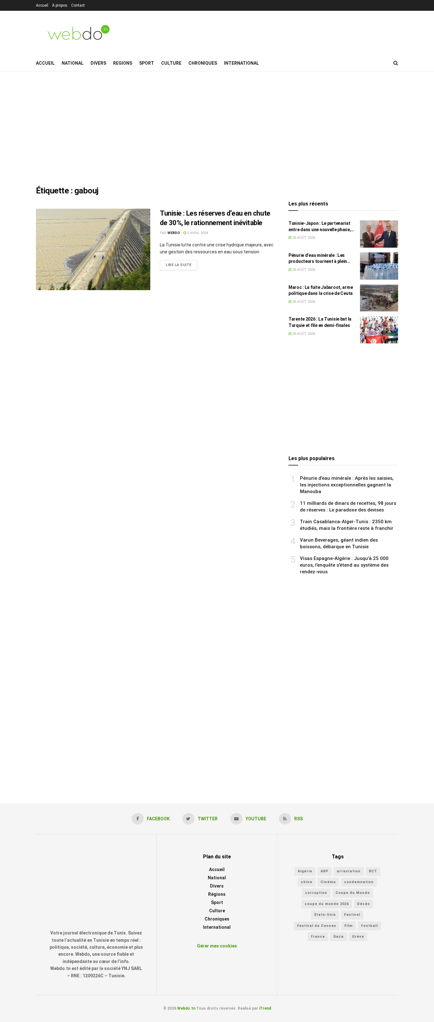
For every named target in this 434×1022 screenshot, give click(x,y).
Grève (358, 936)
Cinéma (328, 882)
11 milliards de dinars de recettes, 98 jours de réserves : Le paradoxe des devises (348, 506)
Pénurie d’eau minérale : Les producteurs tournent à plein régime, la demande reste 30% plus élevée (318, 259)
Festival (352, 915)
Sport (146, 63)
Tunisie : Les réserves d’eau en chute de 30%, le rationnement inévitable (215, 218)
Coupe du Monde (353, 893)
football (369, 926)
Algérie (305, 871)
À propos (59, 5)
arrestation (349, 871)
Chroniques (202, 63)
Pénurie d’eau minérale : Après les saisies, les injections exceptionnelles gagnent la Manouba (347, 484)
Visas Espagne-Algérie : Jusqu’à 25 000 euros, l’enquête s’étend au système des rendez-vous (344, 565)
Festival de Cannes (316, 926)
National (73, 63)
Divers (98, 63)
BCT (373, 871)
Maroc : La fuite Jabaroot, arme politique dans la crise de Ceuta (320, 290)
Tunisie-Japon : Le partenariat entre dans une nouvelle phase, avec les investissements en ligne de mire (319, 227)
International (241, 63)
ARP (325, 871)
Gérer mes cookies (217, 945)
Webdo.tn (186, 1008)
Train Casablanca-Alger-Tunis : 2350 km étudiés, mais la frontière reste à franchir (346, 525)
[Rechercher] (395, 63)
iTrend (265, 1008)
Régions (217, 894)
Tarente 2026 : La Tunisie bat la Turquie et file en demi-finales (319, 322)
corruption (316, 893)
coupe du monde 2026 (327, 904)
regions (122, 63)
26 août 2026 (303, 238)
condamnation (359, 882)
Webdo (173, 233)
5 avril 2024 (197, 233)
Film (348, 926)
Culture (171, 63)
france (318, 936)
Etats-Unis (325, 915)
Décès (363, 904)
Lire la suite (178, 265)
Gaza (338, 936)
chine (306, 882)
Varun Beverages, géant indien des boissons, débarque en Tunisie (339, 543)
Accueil (42, 5)
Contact (78, 5)
